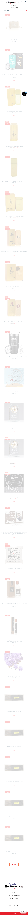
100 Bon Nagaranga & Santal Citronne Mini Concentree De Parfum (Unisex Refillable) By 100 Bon (14, 640)
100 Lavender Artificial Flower (14, 676)
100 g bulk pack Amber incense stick (14, 746)
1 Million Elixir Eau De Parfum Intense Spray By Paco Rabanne (14, 251)
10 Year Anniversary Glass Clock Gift (14, 426)
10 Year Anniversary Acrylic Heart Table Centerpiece (14, 391)
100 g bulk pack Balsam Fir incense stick (14, 816)
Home (12, 5)
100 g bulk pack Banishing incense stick (14, 851)
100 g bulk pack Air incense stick (14, 711)
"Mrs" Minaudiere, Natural (14, 39)
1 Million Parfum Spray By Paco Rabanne (14, 286)
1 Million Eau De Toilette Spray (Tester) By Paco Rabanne (14, 181)
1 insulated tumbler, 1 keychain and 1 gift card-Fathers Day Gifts (14, 356)
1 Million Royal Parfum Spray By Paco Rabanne (14, 321)
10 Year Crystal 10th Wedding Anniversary (14, 497)
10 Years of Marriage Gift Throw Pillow (14, 568)
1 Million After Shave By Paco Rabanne (14, 111)
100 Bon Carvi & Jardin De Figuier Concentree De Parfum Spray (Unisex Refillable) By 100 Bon (14, 604)
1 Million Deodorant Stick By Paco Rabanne (14, 146)
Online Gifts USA (10, 2)
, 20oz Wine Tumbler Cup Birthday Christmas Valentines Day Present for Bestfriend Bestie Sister (14, 75)
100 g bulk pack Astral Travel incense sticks (14, 781)
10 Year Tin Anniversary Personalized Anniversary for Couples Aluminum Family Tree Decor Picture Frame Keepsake (14, 533)
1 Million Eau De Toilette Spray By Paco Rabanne (14, 216)
